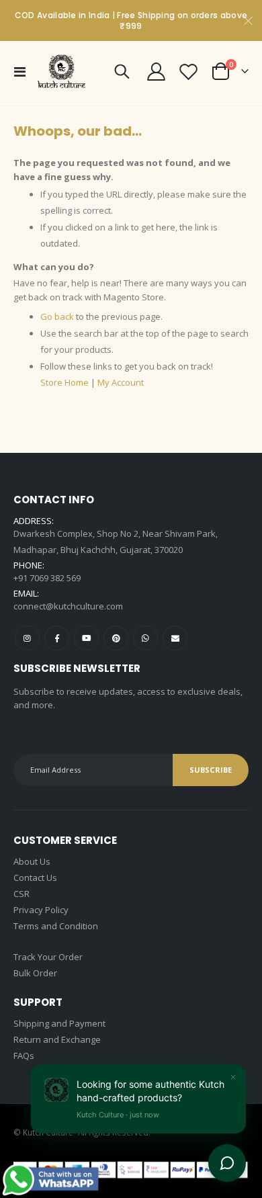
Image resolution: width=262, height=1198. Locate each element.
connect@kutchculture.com (68, 606)
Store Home (64, 382)
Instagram (27, 638)
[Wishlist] (188, 71)
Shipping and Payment (59, 1023)
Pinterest (115, 638)
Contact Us (35, 877)
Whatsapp (145, 638)
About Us (31, 861)
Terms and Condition (55, 926)
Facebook (56, 638)
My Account (120, 382)
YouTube (86, 638)
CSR (21, 894)
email (175, 638)
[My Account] (156, 71)
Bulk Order (35, 973)
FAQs (23, 1056)
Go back (57, 316)
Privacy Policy (41, 910)
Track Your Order (48, 957)
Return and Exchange (57, 1039)
